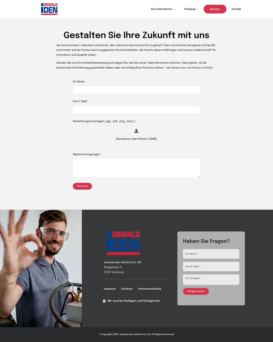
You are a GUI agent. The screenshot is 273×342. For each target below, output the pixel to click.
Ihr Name (79, 81)
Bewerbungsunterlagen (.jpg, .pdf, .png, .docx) (104, 121)
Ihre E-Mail (80, 101)
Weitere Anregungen (86, 154)
